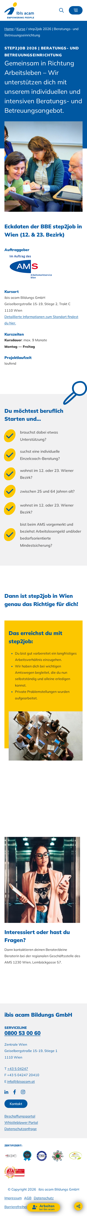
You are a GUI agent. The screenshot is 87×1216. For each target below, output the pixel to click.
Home (9, 29)
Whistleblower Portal (21, 1122)
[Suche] (61, 10)
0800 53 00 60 (22, 1032)
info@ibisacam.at (21, 1081)
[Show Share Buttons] (78, 1206)
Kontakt (16, 1104)
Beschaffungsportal (19, 1116)
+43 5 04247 (17, 1068)
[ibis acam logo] (19, 10)
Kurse (20, 29)
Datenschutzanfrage (20, 1129)
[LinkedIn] (6, 1092)
